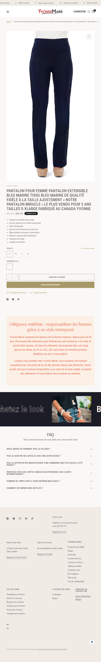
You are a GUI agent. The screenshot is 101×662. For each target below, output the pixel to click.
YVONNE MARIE (75, 542)
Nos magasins (73, 574)
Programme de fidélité (76, 547)
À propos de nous (74, 558)
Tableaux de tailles (75, 566)
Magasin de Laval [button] (59, 532)
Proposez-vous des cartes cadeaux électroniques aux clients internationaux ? (39, 473)
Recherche (72, 555)
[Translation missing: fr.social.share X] (13, 299)
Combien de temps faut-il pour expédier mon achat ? (33, 481)
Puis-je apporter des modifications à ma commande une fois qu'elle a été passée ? (45, 464)
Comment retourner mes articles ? (25, 488)
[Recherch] (89, 12)
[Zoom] (88, 36)
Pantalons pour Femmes (16, 606)
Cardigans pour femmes (16, 613)
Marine (10, 267)
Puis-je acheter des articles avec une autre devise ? (34, 456)
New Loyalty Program (41, 3)
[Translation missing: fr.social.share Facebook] (8, 299)
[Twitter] (16, 518)
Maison (9, 22)
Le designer (56, 594)
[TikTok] (34, 518)
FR (8, 628)
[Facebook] (9, 518)
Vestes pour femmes (14, 610)
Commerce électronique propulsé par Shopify (51, 649)
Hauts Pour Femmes (14, 598)
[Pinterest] (28, 518)
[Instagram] (22, 518)
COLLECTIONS (13, 589)
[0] (92, 12)
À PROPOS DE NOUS (61, 589)
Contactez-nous (74, 570)
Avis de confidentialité (76, 581)
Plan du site (72, 577)
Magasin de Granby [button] (44, 554)
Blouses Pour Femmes (15, 602)
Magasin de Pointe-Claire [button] (16, 557)
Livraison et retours (75, 562)
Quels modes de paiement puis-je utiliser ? (28, 449)
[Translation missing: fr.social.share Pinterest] (19, 299)
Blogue (70, 551)
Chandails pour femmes (16, 594)
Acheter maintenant (50, 285)
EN (8, 624)
